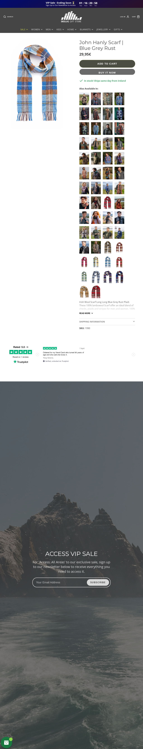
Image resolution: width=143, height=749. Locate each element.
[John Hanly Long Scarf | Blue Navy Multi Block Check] (120, 114)
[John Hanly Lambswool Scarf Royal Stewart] (96, 293)
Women (35, 29)
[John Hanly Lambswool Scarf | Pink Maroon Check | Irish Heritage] (84, 263)
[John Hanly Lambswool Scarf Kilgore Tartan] (96, 203)
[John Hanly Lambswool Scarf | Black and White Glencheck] (108, 129)
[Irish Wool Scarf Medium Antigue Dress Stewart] (120, 248)
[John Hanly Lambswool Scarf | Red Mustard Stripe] (96, 189)
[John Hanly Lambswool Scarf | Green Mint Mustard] (108, 233)
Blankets (85, 29)
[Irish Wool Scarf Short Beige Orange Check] (84, 293)
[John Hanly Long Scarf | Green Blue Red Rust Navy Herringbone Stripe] (96, 129)
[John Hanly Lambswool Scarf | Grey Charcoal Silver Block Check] (120, 218)
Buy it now (107, 72)
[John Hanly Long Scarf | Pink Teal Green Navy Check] (84, 114)
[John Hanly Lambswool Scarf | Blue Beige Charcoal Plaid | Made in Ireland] (108, 144)
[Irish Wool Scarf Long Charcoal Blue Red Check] (120, 278)
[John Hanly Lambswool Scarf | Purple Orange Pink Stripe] (84, 189)
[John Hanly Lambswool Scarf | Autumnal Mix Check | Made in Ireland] (84, 144)
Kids (59, 29)
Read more (84, 313)
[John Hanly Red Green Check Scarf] (120, 263)
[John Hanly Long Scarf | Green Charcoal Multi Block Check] (84, 129)
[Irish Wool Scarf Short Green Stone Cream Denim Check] (108, 100)
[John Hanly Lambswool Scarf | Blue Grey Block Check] (96, 278)
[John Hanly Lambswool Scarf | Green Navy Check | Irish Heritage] (96, 174)
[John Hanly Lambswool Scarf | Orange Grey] (96, 218)
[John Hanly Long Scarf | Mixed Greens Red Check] (108, 114)
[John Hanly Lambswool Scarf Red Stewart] (108, 203)
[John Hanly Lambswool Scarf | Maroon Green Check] (120, 129)
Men (48, 29)
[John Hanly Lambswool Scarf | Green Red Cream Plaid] (96, 159)
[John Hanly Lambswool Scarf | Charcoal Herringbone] (84, 248)
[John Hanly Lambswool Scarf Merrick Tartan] (96, 248)
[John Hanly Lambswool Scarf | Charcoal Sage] (108, 218)
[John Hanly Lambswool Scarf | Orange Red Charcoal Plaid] (84, 174)
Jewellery (102, 29)
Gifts (117, 29)
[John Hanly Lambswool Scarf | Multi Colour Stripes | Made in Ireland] (96, 144)
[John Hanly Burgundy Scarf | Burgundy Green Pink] (120, 189)
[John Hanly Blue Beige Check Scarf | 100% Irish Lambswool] (108, 263)
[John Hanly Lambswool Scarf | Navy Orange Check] (120, 233)
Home (70, 29)
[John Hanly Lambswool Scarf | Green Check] (96, 233)
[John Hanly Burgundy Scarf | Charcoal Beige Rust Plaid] (84, 100)
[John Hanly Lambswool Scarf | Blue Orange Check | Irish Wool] (108, 189)
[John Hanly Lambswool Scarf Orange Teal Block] (120, 203)
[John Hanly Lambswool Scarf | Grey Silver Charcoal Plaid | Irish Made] (120, 144)
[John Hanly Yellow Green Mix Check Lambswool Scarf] (84, 278)
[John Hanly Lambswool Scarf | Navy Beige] (84, 218)
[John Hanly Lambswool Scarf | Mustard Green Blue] (108, 174)
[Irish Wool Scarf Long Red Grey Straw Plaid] (84, 203)
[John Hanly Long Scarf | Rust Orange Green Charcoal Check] (96, 114)
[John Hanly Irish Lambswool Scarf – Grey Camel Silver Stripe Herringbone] (108, 248)
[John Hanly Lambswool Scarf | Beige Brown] (84, 233)
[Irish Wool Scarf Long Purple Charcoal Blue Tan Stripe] (108, 278)
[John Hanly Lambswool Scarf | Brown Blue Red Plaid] (84, 159)
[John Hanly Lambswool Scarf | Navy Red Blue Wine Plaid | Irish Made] (108, 159)
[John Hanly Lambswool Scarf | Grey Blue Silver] (120, 174)
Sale (22, 29)
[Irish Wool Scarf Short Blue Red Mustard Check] (120, 100)
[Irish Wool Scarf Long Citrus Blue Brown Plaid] (96, 263)
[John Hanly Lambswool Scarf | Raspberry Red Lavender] (120, 159)
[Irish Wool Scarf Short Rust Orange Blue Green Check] (96, 100)
